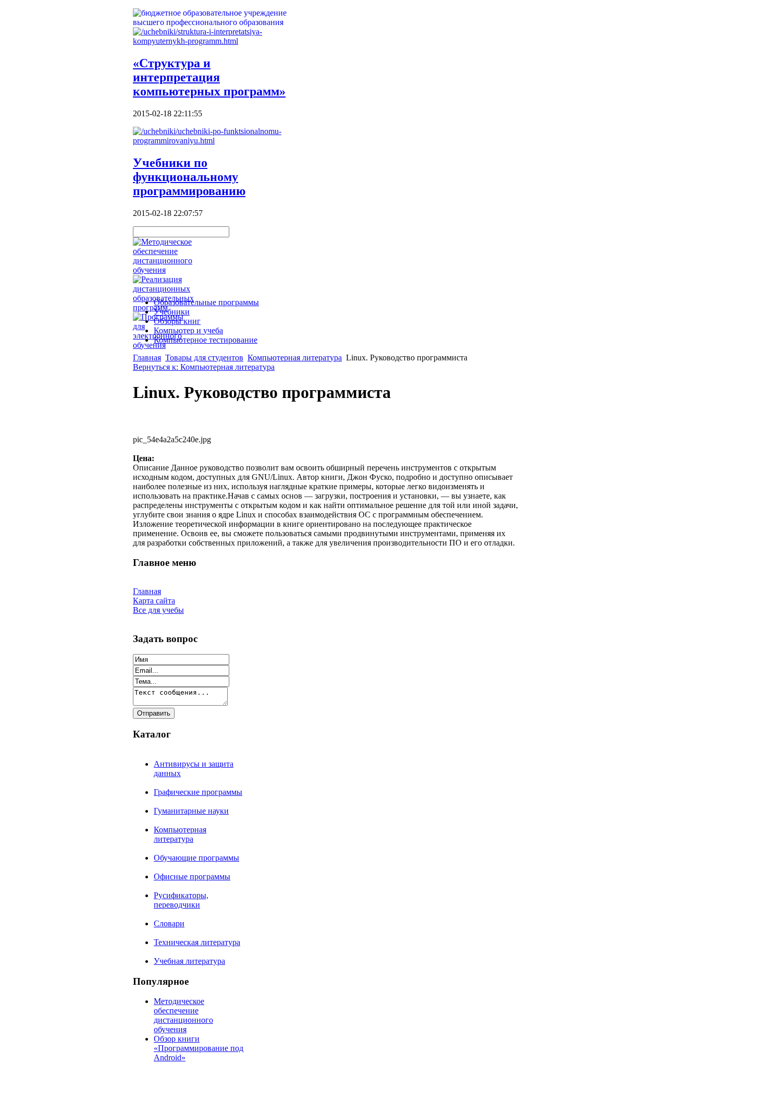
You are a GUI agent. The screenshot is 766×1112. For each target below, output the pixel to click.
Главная (147, 357)
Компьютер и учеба (188, 330)
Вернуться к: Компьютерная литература (204, 366)
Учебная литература (189, 961)
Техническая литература (197, 942)
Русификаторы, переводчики (181, 900)
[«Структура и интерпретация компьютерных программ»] (216, 41)
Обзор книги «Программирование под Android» (198, 1048)
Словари (169, 923)
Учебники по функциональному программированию (189, 177)
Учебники (172, 311)
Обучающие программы (196, 857)
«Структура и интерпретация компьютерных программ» (209, 77)
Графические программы (198, 792)
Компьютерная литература (295, 357)
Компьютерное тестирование (205, 339)
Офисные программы (192, 876)
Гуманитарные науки (191, 810)
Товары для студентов (204, 357)
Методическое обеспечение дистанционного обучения (183, 1015)
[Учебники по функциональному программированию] (216, 140)
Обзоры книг (177, 321)
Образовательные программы (206, 302)
